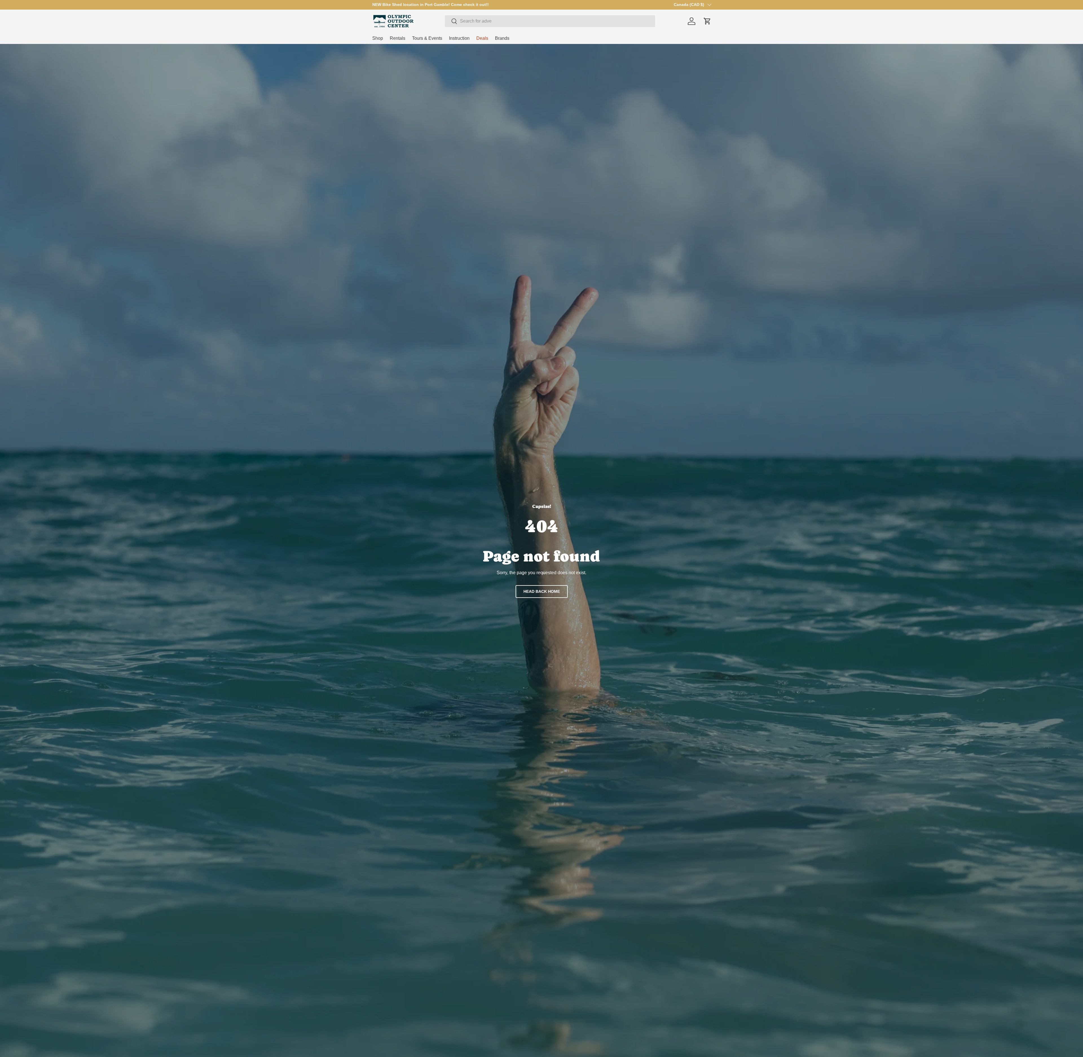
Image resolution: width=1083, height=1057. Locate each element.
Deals (482, 38)
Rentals (397, 38)
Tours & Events (427, 38)
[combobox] (550, 21)
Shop (377, 38)
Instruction (459, 38)
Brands (502, 38)
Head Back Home (541, 591)
